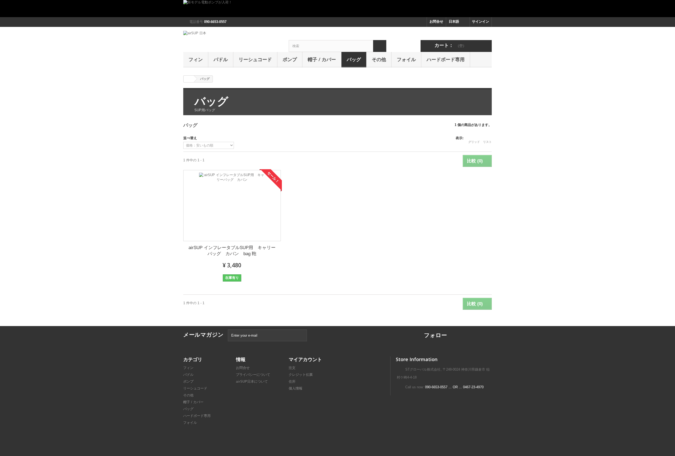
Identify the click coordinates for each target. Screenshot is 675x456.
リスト (487, 141)
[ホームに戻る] (189, 79)
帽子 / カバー (322, 59)
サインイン (480, 21)
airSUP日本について (252, 382)
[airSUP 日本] (232, 39)
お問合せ (436, 21)
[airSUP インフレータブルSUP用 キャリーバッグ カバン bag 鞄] (232, 206)
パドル (221, 59)
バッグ (354, 59)
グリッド (474, 141)
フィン (196, 59)
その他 (379, 59)
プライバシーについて (253, 375)
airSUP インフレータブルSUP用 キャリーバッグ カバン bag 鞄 (232, 250)
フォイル (406, 59)
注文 (292, 368)
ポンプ (290, 59)
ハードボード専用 (446, 59)
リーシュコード (255, 59)
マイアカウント (305, 359)
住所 (292, 382)
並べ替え (190, 138)
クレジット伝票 (301, 375)
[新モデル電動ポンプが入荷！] (337, 8)
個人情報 (295, 388)
